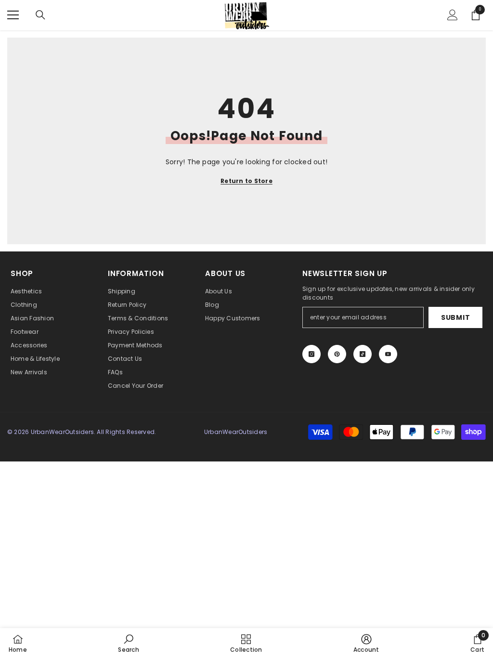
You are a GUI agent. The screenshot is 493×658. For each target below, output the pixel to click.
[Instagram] (311, 354)
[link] (128, 643)
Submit (455, 317)
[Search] (40, 15)
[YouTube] (388, 354)
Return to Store (246, 181)
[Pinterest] (337, 354)
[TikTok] (362, 354)
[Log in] (452, 15)
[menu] (13, 15)
